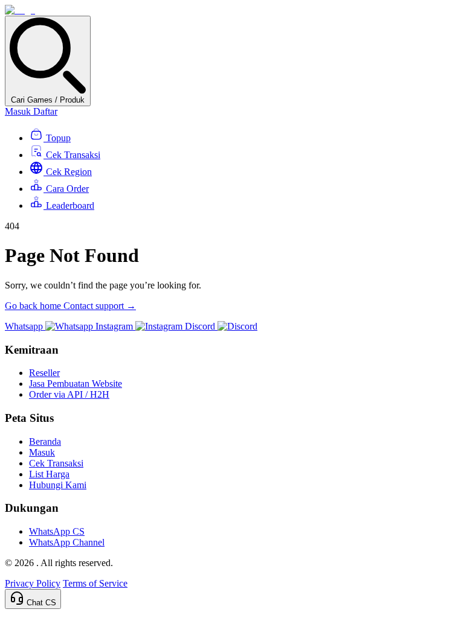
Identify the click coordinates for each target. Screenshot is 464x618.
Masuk (19, 111)
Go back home (34, 306)
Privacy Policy (32, 583)
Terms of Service (95, 583)
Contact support (99, 306)
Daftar (45, 111)
